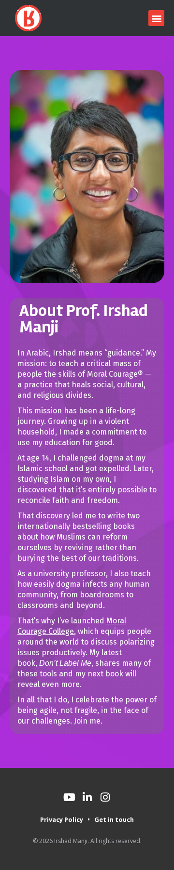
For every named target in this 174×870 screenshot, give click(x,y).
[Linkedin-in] (87, 797)
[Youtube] (69, 797)
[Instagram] (105, 797)
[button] (156, 18)
